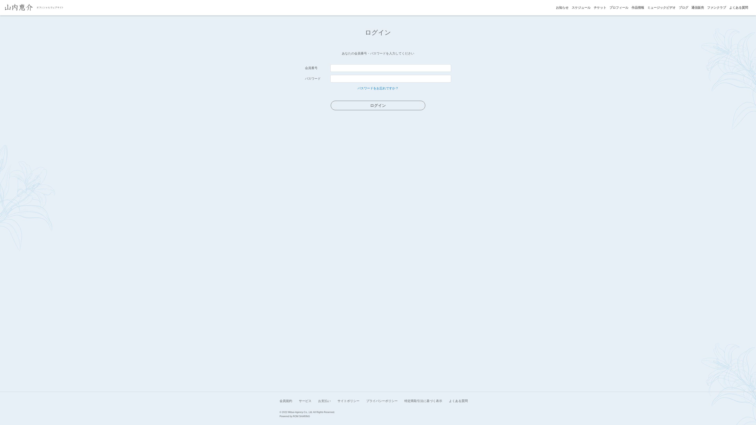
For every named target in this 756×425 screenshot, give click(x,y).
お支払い (324, 401)
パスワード (313, 78)
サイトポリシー (348, 401)
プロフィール (619, 7)
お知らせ (562, 7)
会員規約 (286, 401)
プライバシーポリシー (382, 401)
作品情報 (638, 7)
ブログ (683, 7)
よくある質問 (738, 7)
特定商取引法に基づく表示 (423, 401)
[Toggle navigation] (67, 8)
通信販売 (697, 7)
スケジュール (581, 7)
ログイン (378, 105)
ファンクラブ (716, 7)
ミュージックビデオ (661, 7)
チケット (600, 7)
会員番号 (311, 68)
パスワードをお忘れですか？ (378, 88)
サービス (305, 401)
